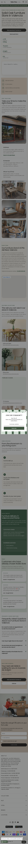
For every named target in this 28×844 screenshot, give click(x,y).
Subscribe (14, 428)
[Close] (25, 411)
